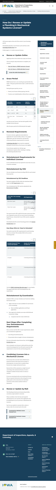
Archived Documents (32, 476)
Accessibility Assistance (31, 458)
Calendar (30, 449)
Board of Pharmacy (46, 471)
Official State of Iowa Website (8, 1)
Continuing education (12, 143)
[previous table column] (32, 99)
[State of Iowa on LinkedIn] (52, 437)
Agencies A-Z (41, 1)
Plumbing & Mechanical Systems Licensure (12, 12)
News (29, 451)
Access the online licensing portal (17, 72)
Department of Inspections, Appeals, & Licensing (24, 5)
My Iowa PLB (45, 456)
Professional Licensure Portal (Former (45, 449)
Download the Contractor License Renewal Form (17, 417)
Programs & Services (49, 1)
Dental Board (45, 467)
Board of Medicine (46, 460)
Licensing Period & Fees (8, 47)
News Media (30, 454)
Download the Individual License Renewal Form (17, 411)
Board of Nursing (45, 463)
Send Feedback (23, 484)
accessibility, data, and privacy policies (38, 486)
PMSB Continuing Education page (19, 287)
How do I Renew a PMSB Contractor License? (19, 66)
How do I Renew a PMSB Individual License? (19, 69)
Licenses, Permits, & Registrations (14, 11)
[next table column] (34, 99)
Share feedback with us (11, 456)
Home (5, 11)
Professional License (45, 453)
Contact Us (30, 447)
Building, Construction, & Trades (29, 11)
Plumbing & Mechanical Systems (44, 11)
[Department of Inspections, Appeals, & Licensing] (8, 6)
